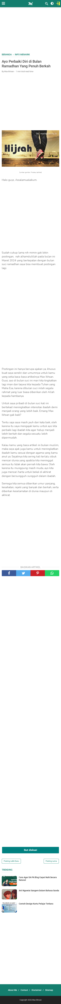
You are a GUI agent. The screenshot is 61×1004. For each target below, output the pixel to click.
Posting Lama (51, 861)
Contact (24, 990)
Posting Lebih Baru (11, 861)
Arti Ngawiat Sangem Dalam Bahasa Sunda (39, 890)
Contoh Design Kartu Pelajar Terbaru (36, 904)
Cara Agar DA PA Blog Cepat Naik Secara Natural (38, 878)
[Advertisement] (31, 31)
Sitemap (49, 990)
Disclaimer (37, 990)
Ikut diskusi (30, 850)
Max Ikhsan (37, 1000)
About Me (12, 990)
